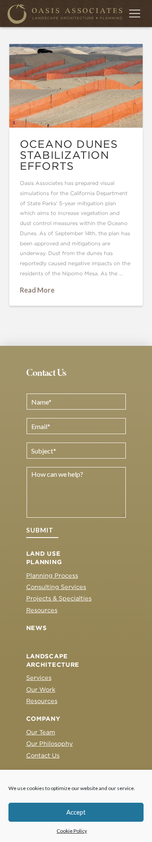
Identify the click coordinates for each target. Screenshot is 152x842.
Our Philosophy (49, 743)
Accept (76, 812)
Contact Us (43, 755)
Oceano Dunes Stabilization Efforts (69, 155)
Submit (40, 530)
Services (39, 677)
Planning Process (52, 575)
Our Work (40, 689)
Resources (41, 610)
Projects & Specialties (59, 598)
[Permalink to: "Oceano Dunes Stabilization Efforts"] (76, 86)
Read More (37, 290)
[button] (135, 13)
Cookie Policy (72, 831)
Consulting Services (56, 586)
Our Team (40, 732)
